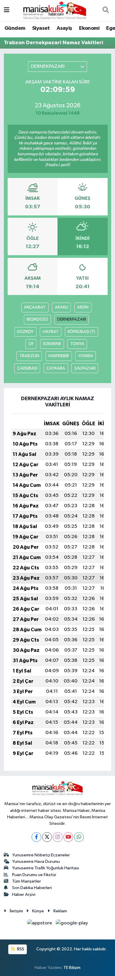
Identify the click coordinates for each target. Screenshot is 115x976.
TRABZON (29, 356)
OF (31, 344)
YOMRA (85, 356)
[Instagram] (58, 837)
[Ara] (105, 10)
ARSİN (82, 307)
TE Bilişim (71, 967)
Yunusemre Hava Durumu (36, 861)
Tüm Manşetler (26, 881)
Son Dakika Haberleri (32, 888)
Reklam (60, 911)
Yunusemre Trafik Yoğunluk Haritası (45, 868)
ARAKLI (61, 307)
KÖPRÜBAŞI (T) (81, 331)
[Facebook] (36, 837)
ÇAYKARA (55, 368)
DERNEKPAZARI (71, 319)
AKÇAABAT (35, 307)
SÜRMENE (52, 344)
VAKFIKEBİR (58, 356)
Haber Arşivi (23, 894)
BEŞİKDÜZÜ (37, 319)
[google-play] (72, 924)
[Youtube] (68, 837)
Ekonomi (89, 28)
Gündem (14, 28)
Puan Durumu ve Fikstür (34, 875)
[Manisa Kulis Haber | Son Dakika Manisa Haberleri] (55, 10)
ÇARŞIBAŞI (27, 368)
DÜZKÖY (25, 331)
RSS (20, 949)
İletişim (16, 911)
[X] (47, 837)
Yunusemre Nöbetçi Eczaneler (41, 855)
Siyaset (41, 28)
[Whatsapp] (79, 837)
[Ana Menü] (6, 10)
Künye (38, 911)
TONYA (77, 344)
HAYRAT (51, 331)
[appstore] (40, 924)
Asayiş (64, 28)
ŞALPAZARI (85, 368)
